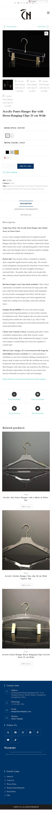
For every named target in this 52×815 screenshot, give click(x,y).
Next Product (41, 27)
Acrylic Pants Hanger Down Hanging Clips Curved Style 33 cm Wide (26, 656)
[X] (15, 3)
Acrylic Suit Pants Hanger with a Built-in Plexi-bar (26, 499)
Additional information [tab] (26, 209)
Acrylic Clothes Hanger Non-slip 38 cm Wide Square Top (26, 577)
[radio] (7, 135)
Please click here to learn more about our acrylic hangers (24, 379)
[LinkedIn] (27, 3)
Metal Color (11, 143)
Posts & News (11, 791)
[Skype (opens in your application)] (29, 3)
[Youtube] (33, 3)
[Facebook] (18, 3)
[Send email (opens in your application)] (36, 3)
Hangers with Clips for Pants (29, 186)
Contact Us (10, 780)
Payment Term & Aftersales (15, 788)
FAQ (8, 795)
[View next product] (47, 26)
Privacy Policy (11, 784)
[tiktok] (15, 739)
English (34, 1)
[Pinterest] (21, 3)
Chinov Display (17, 719)
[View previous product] (4, 26)
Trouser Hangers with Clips (35, 189)
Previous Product (12, 27)
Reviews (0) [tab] (26, 215)
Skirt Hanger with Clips (18, 189)
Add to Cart (25, 166)
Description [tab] (26, 204)
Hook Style (10, 128)
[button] (46, 33)
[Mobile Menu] (48, 13)
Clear (8, 158)
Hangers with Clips (13, 186)
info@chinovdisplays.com (21, 711)
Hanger (12, 183)
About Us (10, 776)
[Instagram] (24, 3)
